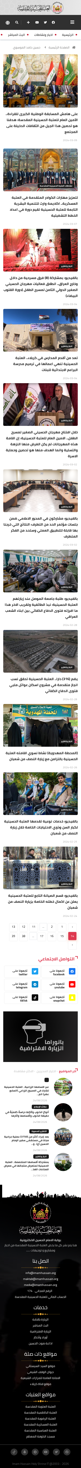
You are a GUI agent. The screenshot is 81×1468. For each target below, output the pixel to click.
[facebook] (53, 22)
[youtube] (37, 22)
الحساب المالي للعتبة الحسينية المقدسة (40, 1297)
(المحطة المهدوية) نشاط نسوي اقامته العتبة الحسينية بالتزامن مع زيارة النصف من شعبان (42, 756)
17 (41, 936)
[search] (17, 22)
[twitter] (45, 22)
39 (13, 936)
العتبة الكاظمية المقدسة (40, 1412)
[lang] (7, 22)
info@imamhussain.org (40, 1273)
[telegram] (35, 1452)
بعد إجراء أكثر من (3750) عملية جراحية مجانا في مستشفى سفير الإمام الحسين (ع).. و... (26, 1140)
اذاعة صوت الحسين (40, 1343)
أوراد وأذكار (40, 1337)
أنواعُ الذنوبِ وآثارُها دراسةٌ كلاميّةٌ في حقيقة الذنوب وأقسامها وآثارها (27, 1114)
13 (13, 926)
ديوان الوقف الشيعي (40, 1372)
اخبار (70, 102)
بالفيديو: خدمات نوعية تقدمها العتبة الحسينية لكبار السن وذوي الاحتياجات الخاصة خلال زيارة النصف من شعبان (41, 827)
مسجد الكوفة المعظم (40, 1436)
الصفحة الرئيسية (59, 47)
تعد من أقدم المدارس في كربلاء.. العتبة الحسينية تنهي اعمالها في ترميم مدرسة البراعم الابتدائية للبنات (45, 364)
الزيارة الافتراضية (40, 1331)
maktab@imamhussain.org (40, 1279)
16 (52, 936)
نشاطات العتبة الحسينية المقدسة (56, 186)
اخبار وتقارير (66, 266)
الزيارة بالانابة (40, 1319)
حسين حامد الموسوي (26, 47)
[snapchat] (24, 1452)
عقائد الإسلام (40, 1107)
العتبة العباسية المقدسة (40, 1430)
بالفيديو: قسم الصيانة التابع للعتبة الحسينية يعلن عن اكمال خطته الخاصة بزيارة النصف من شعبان (43, 901)
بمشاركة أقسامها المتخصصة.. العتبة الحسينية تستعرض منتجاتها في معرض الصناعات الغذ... (26, 1166)
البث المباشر (40, 1325)
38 (23, 936)
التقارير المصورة (39, 1131)
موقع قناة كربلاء (40, 1384)
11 (33, 926)
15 (62, 936)
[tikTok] (14, 1452)
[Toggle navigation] (72, 22)
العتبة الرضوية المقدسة (40, 1418)
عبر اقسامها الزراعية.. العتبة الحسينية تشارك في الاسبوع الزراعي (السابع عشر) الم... (26, 1090)
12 (23, 926)
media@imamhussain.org (40, 1285)
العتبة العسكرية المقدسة (40, 1424)
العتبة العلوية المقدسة (40, 1406)
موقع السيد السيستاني (40, 1366)
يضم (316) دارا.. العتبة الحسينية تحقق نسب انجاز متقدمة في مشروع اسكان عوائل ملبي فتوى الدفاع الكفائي (43, 685)
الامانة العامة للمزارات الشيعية (40, 1378)
